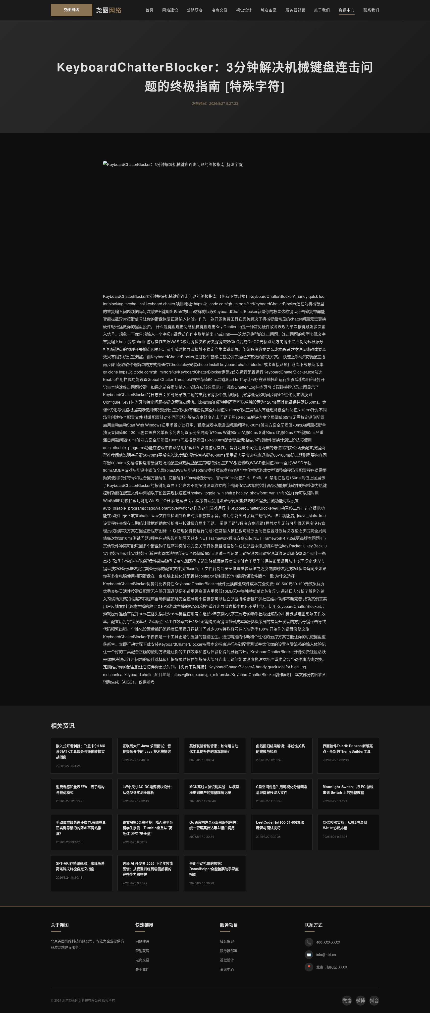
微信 (346, 1000)
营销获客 (195, 9)
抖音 (374, 1000)
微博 (360, 1000)
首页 (150, 9)
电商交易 (219, 9)
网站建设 (170, 9)
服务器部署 (295, 9)
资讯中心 (347, 9)
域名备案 (269, 9)
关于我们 (322, 9)
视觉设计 (244, 9)
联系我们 (371, 9)
